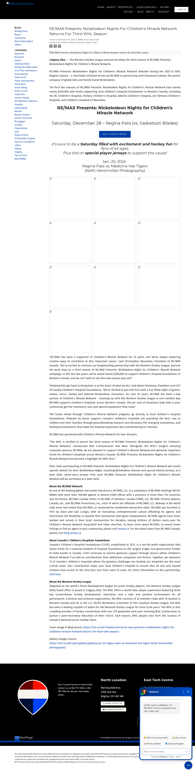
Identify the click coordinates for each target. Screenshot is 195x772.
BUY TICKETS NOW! (115, 134)
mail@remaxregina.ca (114, 709)
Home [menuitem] (100, 7)
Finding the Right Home (26, 67)
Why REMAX (20, 159)
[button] (181, 9)
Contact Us (181, 9)
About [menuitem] (150, 11)
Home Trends (21, 91)
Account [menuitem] (163, 11)
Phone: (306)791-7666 (113, 703)
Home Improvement (24, 81)
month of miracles (23, 118)
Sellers (18, 44)
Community (20, 38)
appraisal (19, 53)
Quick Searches (146, 7)
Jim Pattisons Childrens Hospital (71, 42)
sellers (18, 145)
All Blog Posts (21, 31)
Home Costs (20, 77)
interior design (22, 97)
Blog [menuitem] (140, 11)
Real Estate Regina (24, 41)
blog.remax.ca (72, 533)
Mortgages (20, 121)
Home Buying (21, 74)
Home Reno (20, 84)
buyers (18, 60)
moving (18, 125)
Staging (18, 152)
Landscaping (21, 108)
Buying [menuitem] (164, 7)
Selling (18, 148)
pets (17, 131)
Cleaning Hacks (22, 64)
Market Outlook (22, 114)
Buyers (18, 34)
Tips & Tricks (21, 155)
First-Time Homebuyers (26, 70)
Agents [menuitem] (111, 7)
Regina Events (91, 42)
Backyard (19, 57)
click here (55, 574)
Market (18, 111)
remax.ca (123, 528)
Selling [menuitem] (128, 11)
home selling (21, 87)
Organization (21, 128)
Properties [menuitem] (125, 7)
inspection (20, 94)
